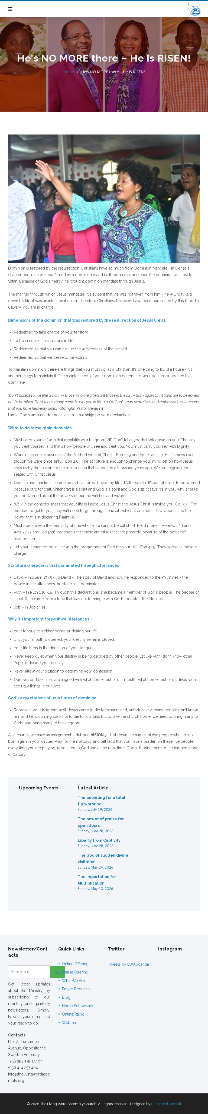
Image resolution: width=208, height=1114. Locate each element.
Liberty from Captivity (99, 840)
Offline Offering (75, 972)
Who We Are (73, 980)
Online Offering (75, 964)
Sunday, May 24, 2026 (95, 867)
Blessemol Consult (166, 1104)
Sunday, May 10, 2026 (95, 888)
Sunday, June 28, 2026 (95, 831)
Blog (66, 997)
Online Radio (73, 1014)
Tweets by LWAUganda (128, 964)
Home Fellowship (77, 1006)
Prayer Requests (76, 989)
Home (68, 71)
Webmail (70, 1022)
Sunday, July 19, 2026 (95, 809)
